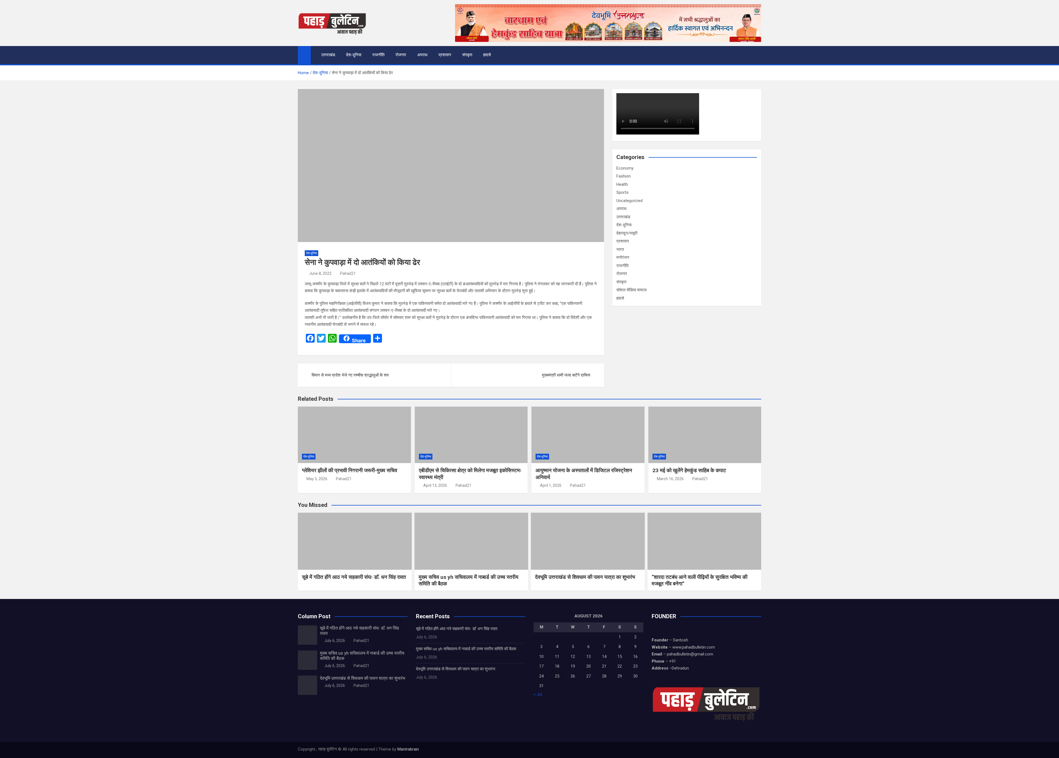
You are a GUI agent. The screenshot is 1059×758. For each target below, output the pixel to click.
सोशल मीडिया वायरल (631, 289)
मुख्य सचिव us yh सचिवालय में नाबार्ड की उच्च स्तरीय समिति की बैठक (466, 648)
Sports (622, 192)
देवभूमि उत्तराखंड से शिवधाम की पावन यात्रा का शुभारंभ (585, 577)
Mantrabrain (408, 749)
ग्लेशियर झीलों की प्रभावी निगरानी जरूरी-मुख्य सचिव (349, 470)
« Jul (538, 694)
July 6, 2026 (334, 640)
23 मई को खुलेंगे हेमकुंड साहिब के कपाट (689, 470)
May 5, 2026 (316, 479)
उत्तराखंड (328, 54)
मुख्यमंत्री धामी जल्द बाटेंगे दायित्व (566, 375)
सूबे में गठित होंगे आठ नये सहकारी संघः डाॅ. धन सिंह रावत (354, 577)
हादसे (487, 54)
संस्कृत (467, 54)
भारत (620, 249)
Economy (624, 168)
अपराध (422, 54)
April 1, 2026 (550, 485)
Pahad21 (348, 273)
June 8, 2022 (320, 273)
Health (622, 184)
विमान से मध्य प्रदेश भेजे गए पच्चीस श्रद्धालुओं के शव (350, 375)
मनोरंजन (622, 257)
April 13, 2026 (435, 485)
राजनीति (378, 54)
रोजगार (400, 54)
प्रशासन (444, 54)
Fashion (623, 176)
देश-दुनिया (353, 54)
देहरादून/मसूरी (626, 233)
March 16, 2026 (670, 479)
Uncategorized (629, 200)
